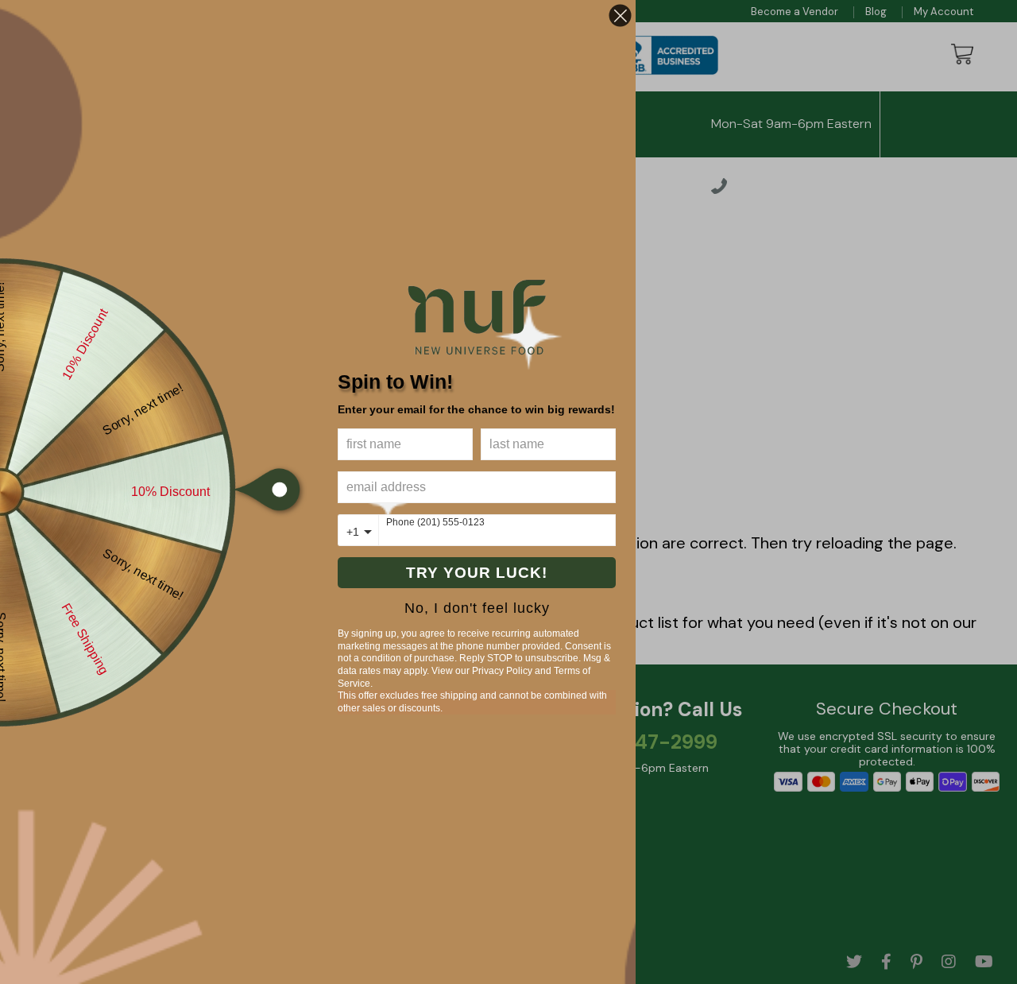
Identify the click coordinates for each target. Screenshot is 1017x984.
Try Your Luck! (476, 572)
